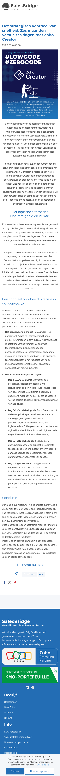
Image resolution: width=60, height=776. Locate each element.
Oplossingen (10, 701)
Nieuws (8, 717)
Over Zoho (9, 707)
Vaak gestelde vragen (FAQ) (18, 736)
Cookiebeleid (10, 752)
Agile (41, 574)
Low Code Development (32, 564)
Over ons (8, 712)
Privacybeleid (11, 747)
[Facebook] (33, 688)
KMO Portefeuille (12, 731)
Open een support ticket (16, 742)
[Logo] (20, 7)
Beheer (15, 771)
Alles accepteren (39, 771)
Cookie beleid (43, 764)
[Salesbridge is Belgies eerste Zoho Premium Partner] (30, 650)
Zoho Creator (30, 574)
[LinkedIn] (27, 688)
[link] (5, 582)
